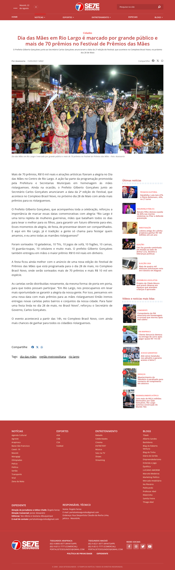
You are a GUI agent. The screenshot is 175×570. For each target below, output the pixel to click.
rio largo (74, 356)
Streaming (100, 460)
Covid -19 (16, 449)
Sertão (15, 470)
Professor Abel (149, 491)
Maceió (15, 453)
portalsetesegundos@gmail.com (67, 549)
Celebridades (101, 438)
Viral (14, 478)
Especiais (133, 17)
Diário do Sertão (150, 456)
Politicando (148, 488)
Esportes (67, 17)
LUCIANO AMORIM (151, 470)
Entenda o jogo (150, 463)
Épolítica (147, 466)
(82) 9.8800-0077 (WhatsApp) (63, 543)
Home (15, 17)
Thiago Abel (148, 502)
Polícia (15, 463)
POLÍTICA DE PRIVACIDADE (79, 553)
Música (98, 449)
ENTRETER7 (100, 446)
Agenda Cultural (19, 435)
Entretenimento (100, 17)
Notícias (39, 17)
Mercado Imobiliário (152, 480)
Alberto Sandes (150, 438)
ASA (58, 435)
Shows (98, 456)
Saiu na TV (100, 453)
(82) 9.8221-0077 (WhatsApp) (101, 543)
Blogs (158, 17)
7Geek (145, 435)
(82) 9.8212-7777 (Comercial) (63, 546)
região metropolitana (52, 356)
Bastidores (148, 442)
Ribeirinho (147, 495)
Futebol (59, 446)
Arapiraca (16, 442)
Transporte (17, 474)
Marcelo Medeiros (151, 473)
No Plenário (148, 484)
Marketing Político (151, 477)
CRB (58, 438)
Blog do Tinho (149, 452)
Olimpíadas (17, 460)
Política (15, 467)
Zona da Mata (18, 481)
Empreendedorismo (152, 459)
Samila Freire (149, 498)
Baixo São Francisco (21, 446)
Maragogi (16, 456)
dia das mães (28, 356)
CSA (58, 442)
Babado (98, 435)
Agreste (15, 438)
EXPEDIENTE (19, 505)
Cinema (98, 442)
